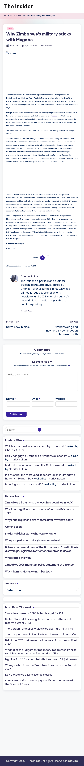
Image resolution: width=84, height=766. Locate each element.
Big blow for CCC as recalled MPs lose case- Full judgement (41, 659)
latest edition (55, 116)
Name (11, 399)
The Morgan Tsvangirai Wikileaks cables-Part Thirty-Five (39, 628)
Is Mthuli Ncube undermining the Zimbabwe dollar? (36, 465)
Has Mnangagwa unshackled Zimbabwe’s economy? (37, 456)
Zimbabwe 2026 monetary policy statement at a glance (39, 564)
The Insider (18, 6)
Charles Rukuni (30, 276)
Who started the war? (18, 558)
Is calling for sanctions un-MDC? (25, 484)
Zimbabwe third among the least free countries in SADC (39, 502)
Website (60, 399)
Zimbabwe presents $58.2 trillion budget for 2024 (34, 613)
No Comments (47, 46)
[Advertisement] (21, 177)
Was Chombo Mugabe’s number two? (28, 571)
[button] (26, 311)
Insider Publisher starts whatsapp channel (30, 533)
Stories (10, 28)
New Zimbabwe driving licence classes (28, 674)
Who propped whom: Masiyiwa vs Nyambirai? (32, 540)
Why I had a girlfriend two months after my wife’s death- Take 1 (39, 511)
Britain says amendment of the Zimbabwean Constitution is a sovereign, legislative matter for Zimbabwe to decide (41, 549)
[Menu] (79, 6)
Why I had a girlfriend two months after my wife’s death (39, 520)
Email (36, 399)
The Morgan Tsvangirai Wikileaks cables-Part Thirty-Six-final (41, 634)
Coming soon (13, 526)
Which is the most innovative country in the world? (35, 446)
